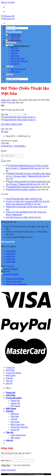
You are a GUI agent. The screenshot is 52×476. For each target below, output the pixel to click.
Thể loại (9, 45)
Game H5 (15, 63)
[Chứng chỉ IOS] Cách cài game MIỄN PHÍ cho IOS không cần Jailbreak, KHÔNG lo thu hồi (27, 202)
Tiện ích (9, 66)
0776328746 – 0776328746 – (13, 146)
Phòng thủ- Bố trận (19, 61)
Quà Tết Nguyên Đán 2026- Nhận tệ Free (24, 198)
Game (14, 100)
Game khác (11, 251)
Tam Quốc (15, 55)
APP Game (15, 39)
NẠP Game (11, 42)
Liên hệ (9, 74)
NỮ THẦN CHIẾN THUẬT (11, 124)
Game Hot (15, 34)
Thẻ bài (14, 53)
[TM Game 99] (7, 17)
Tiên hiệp (15, 50)
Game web (10, 261)
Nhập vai (15, 47)
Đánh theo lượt (18, 58)
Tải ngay (4, 131)
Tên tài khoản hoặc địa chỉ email (16, 453)
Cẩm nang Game (18, 69)
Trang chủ (10, 26)
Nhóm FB (25, 46)
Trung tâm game (14, 31)
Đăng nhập (5, 465)
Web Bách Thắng (39, 474)
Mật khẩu (6, 460)
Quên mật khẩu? (8, 470)
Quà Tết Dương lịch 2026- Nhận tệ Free (23, 217)
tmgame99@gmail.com (18, 150)
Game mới (15, 37)
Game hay (10, 259)
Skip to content (8, 2)
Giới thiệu (10, 29)
